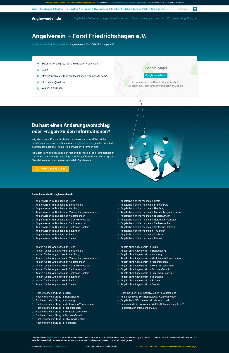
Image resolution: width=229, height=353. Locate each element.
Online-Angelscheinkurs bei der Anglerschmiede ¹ (129, 3)
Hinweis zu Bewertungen (186, 346)
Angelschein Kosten (113, 18)
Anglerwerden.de (46, 18)
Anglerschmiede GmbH (56, 346)
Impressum (141, 346)
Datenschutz (152, 346)
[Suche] (195, 9)
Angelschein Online (84, 18)
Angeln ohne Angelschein (146, 18)
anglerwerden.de (84, 143)
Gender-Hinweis (167, 346)
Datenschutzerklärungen (156, 85)
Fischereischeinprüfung (180, 18)
